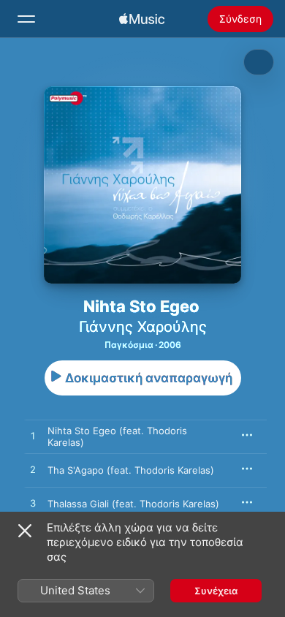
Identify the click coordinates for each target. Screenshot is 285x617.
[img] (141, 19)
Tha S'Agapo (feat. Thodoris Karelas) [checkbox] (131, 470)
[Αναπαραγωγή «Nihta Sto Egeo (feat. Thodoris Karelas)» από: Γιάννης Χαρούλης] (33, 436)
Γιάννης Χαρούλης (143, 327)
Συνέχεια (216, 591)
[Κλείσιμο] (24, 530)
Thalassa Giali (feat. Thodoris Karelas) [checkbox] (133, 504)
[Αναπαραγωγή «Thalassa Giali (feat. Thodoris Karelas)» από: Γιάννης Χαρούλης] (33, 503)
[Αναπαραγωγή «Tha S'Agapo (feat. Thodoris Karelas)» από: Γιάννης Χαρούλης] (33, 470)
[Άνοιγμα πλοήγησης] (26, 19)
